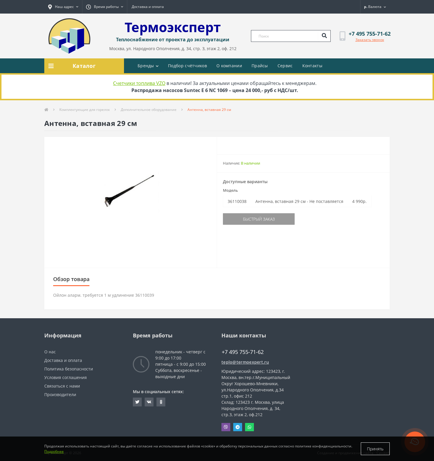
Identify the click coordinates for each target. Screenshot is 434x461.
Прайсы (260, 65)
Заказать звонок (369, 39)
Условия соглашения (65, 377)
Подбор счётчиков (187, 65)
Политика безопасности (68, 369)
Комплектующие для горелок (84, 109)
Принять (375, 449)
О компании (229, 65)
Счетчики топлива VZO (139, 83)
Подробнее (54, 451)
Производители (60, 394)
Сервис (285, 65)
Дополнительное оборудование (149, 109)
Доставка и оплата (148, 6)
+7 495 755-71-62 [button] (243, 352)
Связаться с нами (62, 386)
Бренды (146, 65)
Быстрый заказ (259, 219)
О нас (50, 352)
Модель (230, 190)
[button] (63, 7)
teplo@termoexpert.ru (245, 362)
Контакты (312, 65)
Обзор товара (71, 279)
